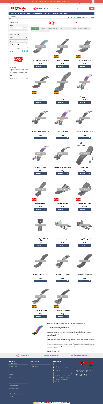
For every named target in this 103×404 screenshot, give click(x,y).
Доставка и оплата (13, 366)
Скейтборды (21, 13)
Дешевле (61, 28)
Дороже (66, 28)
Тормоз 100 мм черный (62, 274)
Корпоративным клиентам (14, 391)
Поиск (11, 37)
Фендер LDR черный (84, 239)
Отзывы (10, 371)
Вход (92, 4)
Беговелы (55, 13)
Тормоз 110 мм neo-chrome (40, 60)
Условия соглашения (13, 385)
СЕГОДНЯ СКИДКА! (13, 363)
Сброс (18, 48)
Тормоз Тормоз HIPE (40, 203)
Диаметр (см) (13, 41)
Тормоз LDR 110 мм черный (84, 131)
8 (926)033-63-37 (42, 8)
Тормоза (92, 17)
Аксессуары (47, 13)
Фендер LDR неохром (62, 239)
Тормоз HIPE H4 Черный (62, 310)
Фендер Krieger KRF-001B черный (40, 239)
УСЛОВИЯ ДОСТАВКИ (82, 355)
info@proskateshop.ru (61, 367)
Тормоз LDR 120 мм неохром (40, 168)
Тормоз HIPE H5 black (84, 60)
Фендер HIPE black (62, 203)
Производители (14, 34)
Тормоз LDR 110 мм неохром (62, 132)
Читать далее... (14, 78)
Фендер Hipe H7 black (84, 203)
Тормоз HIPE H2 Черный (40, 310)
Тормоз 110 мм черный (85, 274)
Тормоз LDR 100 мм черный (40, 131)
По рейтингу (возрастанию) (84, 28)
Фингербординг (37, 13)
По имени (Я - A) (53, 28)
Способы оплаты (12, 380)
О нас (10, 377)
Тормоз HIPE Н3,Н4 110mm (62, 96)
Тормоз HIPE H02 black (62, 60)
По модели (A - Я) (35, 31)
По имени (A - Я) (43, 28)
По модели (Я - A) (45, 31)
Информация (63, 13)
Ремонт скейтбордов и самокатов (16, 382)
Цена (11, 25)
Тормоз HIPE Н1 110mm (40, 96)
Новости (13, 51)
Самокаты (13, 13)
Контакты (11, 369)
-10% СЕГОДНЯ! (13, 67)
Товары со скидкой (35, 369)
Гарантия (11, 396)
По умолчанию (35, 28)
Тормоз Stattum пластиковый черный (84, 168)
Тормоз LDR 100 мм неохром (84, 96)
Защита (29, 13)
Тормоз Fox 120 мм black (40, 274)
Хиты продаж (73, 28)
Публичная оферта (13, 393)
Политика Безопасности (14, 388)
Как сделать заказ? (13, 374)
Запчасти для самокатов (82, 17)
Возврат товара (34, 363)
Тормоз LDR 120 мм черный (62, 167)
